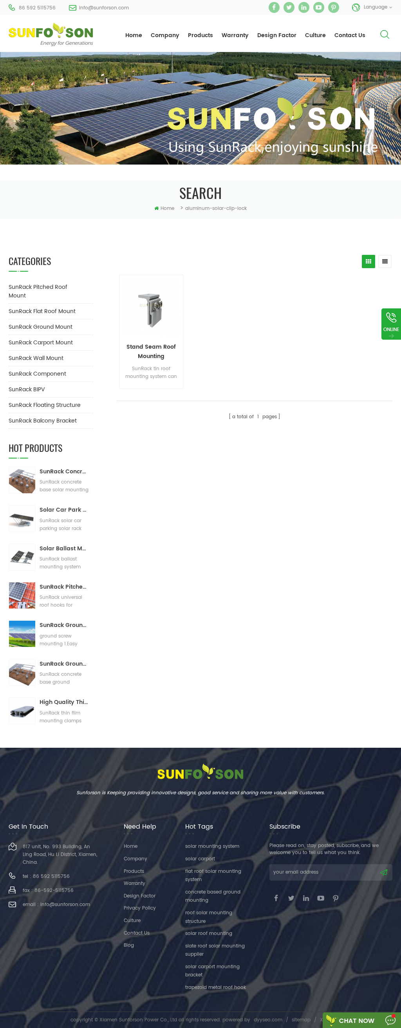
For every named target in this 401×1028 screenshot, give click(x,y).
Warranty (235, 35)
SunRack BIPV (27, 389)
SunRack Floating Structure (45, 405)
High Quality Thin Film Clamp (64, 702)
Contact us (137, 933)
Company (165, 35)
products (200, 35)
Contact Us (349, 35)
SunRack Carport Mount (41, 342)
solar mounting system (212, 846)
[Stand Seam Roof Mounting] (151, 307)
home (133, 35)
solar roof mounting (208, 933)
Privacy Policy (140, 908)
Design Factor (276, 35)
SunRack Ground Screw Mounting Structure (64, 625)
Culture (315, 35)
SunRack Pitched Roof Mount (38, 291)
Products (134, 871)
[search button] (384, 41)
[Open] (391, 324)
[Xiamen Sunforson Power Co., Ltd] (51, 34)
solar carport (200, 859)
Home (130, 846)
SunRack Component (37, 373)
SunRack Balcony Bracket (43, 420)
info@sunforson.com (104, 8)
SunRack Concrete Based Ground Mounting (64, 472)
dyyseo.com (268, 1020)
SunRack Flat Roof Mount (42, 311)
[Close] (391, 344)
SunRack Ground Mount (40, 326)
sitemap (301, 1020)
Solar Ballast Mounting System (64, 549)
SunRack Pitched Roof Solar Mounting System (64, 587)
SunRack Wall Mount (36, 358)
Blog (129, 945)
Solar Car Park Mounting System (64, 510)
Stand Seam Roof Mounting (151, 351)
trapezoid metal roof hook (215, 987)
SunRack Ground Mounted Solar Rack (64, 664)
